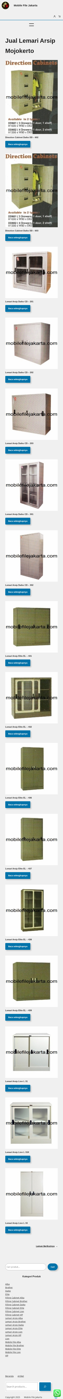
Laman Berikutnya (47, 1246)
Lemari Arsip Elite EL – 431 (18, 656)
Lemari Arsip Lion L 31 (16, 1081)
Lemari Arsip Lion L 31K (17, 1152)
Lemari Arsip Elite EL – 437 (18, 869)
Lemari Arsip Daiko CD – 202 (19, 372)
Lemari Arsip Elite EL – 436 (18, 798)
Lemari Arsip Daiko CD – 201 (19, 301)
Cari (53, 1266)
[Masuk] (54, 16)
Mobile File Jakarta (25, 5)
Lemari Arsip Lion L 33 (16, 1223)
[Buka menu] (31, 24)
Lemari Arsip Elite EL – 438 (18, 939)
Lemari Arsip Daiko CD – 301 (19, 514)
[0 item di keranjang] (59, 16)
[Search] (45, 1386)
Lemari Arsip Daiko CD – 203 (19, 443)
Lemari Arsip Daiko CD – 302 (19, 585)
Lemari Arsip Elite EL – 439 (18, 1010)
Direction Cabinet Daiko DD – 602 (21, 137)
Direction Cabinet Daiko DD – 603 (21, 231)
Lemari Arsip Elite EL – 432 (18, 727)
